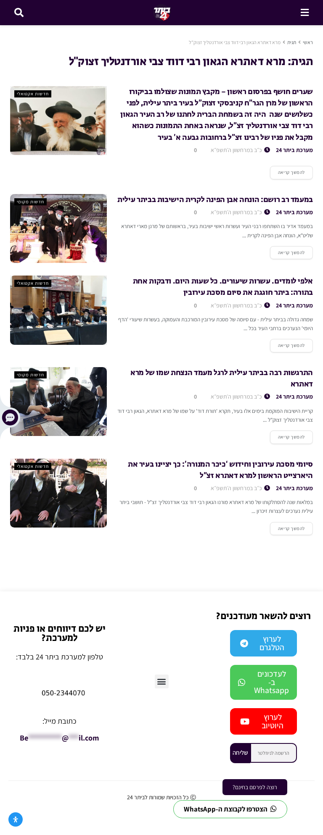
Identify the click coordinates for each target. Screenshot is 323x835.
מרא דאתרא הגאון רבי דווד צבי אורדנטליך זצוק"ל (235, 42)
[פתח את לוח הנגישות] (15, 819)
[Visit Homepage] (162, 12)
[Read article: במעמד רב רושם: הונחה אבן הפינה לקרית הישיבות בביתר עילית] (58, 228)
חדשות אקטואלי (33, 94)
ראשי (308, 42)
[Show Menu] (305, 12)
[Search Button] (19, 12)
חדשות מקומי (30, 202)
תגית (291, 42)
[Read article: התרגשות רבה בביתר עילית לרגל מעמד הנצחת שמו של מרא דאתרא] (58, 401)
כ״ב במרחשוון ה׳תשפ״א (237, 150)
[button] (162, 681)
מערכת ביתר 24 (294, 150)
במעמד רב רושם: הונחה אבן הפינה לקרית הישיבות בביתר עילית (215, 200)
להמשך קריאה (287, 170)
